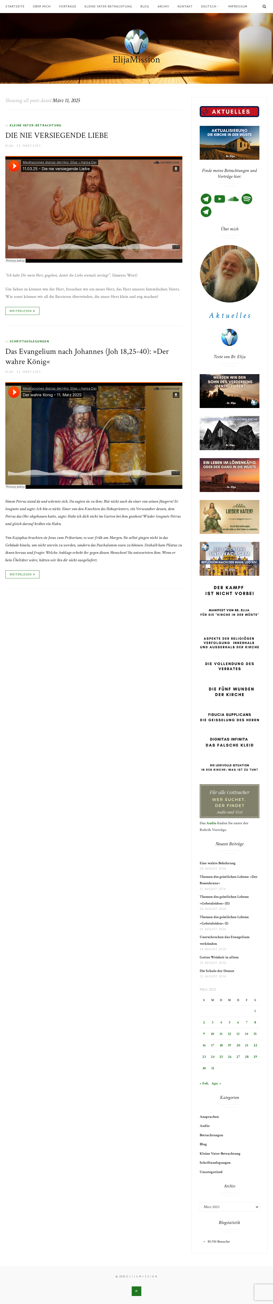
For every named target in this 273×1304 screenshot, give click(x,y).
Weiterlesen (21, 311)
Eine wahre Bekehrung (218, 863)
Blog (144, 6)
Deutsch (208, 6)
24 (213, 1056)
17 (212, 1045)
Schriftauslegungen (29, 341)
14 (246, 1033)
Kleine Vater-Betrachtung (108, 6)
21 (246, 1045)
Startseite (15, 6)
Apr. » (216, 1083)
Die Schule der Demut (217, 971)
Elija (9, 145)
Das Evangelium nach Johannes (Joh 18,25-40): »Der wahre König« (87, 356)
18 (221, 1045)
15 (255, 1033)
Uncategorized (211, 1172)
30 (204, 1068)
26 (229, 1056)
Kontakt (185, 6)
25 (221, 1056)
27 (238, 1056)
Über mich (42, 6)
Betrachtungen (211, 1135)
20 (238, 1045)
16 (204, 1045)
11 (221, 1033)
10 (212, 1033)
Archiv (163, 6)
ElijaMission (136, 59)
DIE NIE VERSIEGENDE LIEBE (56, 135)
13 (237, 1033)
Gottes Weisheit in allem (219, 957)
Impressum (237, 6)
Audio (211, 823)
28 (246, 1056)
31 (212, 1068)
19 (229, 1045)
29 (255, 1056)
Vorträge (67, 6)
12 (229, 1033)
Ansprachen (209, 1116)
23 (204, 1056)
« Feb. (204, 1083)
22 (255, 1045)
